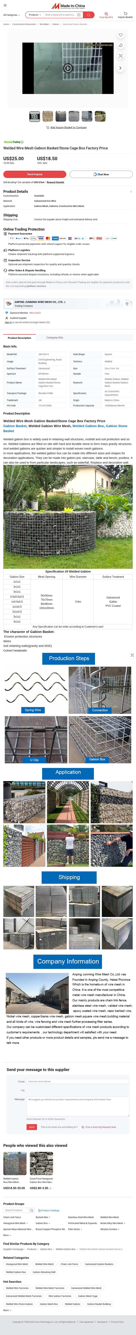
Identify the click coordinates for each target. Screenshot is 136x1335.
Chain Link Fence (12, 1217)
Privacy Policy (117, 1322)
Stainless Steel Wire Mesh (81, 1217)
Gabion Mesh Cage (88, 1296)
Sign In (8, 322)
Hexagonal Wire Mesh (14, 1223)
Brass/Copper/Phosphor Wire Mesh (54, 1229)
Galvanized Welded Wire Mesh (86, 1288)
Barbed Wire (42, 1217)
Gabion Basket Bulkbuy (99, 1304)
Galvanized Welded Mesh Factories (24, 1296)
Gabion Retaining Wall (44, 1272)
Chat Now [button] (103, 174)
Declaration (102, 1322)
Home (6, 24)
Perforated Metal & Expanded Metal (86, 1223)
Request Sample (55, 182)
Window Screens (108, 1229)
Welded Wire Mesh (109, 1217)
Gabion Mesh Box (49, 1304)
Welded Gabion (72, 1304)
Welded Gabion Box (16, 1272)
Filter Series (74, 1229)
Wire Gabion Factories (60, 1296)
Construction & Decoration (24, 24)
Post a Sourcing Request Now (99, 1127)
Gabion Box (42, 1223)
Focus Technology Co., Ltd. (46, 1322)
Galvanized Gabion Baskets (75, 24)
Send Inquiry (34, 174)
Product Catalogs (50, 1210)
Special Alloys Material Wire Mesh (20, 1229)
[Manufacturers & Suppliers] (68, 5)
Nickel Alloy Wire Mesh (111, 1223)
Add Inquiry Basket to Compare (68, 127)
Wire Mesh (44, 24)
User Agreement (86, 1322)
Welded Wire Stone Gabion (19, 1304)
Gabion (56, 24)
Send (31, 1127)
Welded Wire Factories (17, 1288)
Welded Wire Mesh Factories (49, 1288)
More (6, 1310)
